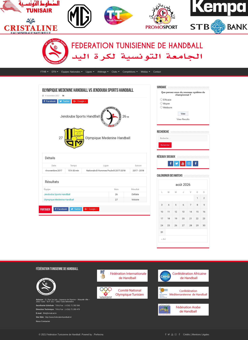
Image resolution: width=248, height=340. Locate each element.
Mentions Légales (200, 334)
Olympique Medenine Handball (59, 199)
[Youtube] (182, 163)
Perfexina (98, 334)
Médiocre (167, 107)
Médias (144, 71)
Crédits (187, 334)
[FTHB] (124, 50)
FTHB (43, 71)
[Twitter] (176, 163)
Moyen (166, 103)
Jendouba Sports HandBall (57, 194)
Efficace (167, 99)
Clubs (114, 71)
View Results (183, 119)
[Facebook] (170, 163)
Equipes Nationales (70, 71)
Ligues (89, 71)
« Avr (163, 239)
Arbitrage (102, 71)
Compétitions (129, 71)
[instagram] (188, 163)
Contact (157, 71)
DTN (54, 71)
